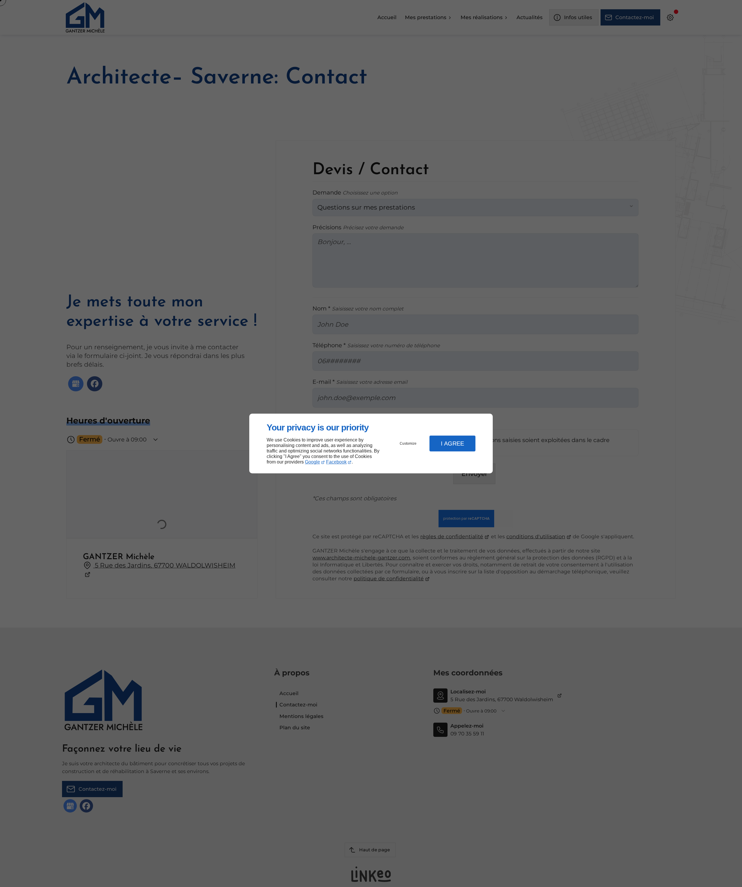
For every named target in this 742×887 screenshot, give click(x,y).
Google (312, 461)
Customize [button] (408, 443)
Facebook (336, 461)
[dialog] (371, 444)
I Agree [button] (452, 443)
